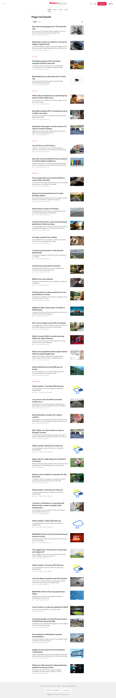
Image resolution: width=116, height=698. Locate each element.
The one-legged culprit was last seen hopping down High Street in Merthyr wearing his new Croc (48, 555)
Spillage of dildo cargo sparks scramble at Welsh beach (48, 309)
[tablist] (36, 21)
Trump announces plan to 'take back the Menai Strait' (47, 252)
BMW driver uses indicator (42, 279)
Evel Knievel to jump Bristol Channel (46, 266)
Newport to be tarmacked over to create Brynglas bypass (47, 194)
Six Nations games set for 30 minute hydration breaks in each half (46, 62)
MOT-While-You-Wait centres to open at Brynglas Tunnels (48, 431)
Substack (49, 694)
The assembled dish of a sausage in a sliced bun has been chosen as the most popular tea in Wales (49, 240)
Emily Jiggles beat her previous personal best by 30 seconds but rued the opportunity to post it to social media (49, 326)
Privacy (59, 686)
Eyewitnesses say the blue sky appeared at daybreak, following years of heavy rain (47, 597)
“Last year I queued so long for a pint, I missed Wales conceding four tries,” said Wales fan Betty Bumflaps (47, 66)
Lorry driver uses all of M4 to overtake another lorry (47, 401)
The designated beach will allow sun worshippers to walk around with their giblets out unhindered (48, 212)
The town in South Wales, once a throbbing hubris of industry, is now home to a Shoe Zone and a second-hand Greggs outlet (49, 148)
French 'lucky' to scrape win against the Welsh (50, 607)
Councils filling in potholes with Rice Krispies (49, 578)
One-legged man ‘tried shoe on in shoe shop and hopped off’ (49, 551)
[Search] (91, 3)
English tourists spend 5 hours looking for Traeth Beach (48, 651)
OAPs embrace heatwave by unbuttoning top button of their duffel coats (49, 97)
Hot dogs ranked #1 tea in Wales (44, 237)
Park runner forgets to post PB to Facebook (49, 323)
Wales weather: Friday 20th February (46, 521)
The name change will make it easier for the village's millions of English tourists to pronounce (50, 640)
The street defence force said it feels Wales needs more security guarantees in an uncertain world (48, 372)
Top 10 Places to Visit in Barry (43, 146)
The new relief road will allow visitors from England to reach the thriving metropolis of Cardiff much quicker (49, 198)
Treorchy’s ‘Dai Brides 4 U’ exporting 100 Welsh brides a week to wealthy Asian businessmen (48, 505)
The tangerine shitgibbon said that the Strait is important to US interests (49, 256)
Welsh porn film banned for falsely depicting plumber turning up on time (49, 666)
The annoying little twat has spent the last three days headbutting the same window (47, 82)
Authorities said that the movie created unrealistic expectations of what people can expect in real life (46, 670)
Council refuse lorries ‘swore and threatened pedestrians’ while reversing (49, 223)
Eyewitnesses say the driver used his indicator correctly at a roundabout (49, 282)
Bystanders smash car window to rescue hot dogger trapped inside (49, 43)
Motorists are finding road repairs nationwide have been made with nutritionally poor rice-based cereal (48, 581)
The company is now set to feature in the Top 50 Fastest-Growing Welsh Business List (48, 511)
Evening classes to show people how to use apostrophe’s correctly (49, 293)
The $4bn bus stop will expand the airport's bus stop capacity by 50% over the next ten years (50, 624)
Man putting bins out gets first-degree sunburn (47, 416)
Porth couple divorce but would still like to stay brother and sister (48, 179)
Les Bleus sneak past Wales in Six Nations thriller (46, 609)
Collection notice (71, 686)
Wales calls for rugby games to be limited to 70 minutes (49, 460)
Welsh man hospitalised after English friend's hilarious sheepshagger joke (49, 353)
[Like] (33, 87)
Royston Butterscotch (43, 34)
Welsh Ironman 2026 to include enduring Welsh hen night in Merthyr (48, 337)
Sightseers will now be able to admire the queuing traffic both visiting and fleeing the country (48, 132)
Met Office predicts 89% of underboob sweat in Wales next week (49, 112)
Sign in (111, 4)
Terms (64, 686)
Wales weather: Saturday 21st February (47, 490)
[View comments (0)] (45, 37)
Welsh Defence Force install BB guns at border (47, 368)
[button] (49, 10)
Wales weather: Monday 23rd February (47, 446)
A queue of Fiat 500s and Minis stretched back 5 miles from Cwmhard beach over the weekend (49, 313)
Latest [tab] (35, 22)
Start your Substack (53, 690)
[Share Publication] (95, 3)
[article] (58, 32)
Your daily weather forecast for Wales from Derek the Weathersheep (47, 389)
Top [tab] (39, 22)
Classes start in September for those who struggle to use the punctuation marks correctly (49, 297)
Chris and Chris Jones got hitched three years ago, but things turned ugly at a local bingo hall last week (50, 183)
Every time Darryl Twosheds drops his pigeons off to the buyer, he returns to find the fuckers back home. (48, 32)
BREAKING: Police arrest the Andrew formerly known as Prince (50, 535)
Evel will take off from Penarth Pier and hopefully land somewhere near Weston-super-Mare (48, 269)
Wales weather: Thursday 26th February (48, 386)
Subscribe (102, 4)
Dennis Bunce (40, 467)
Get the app (66, 690)
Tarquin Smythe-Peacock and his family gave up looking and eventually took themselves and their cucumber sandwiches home (49, 655)
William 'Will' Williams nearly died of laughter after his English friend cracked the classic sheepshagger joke (48, 357)
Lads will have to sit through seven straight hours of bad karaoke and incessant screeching (48, 341)
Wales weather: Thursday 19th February (48, 565)
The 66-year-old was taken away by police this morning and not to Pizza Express (49, 539)
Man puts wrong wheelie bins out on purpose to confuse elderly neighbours (49, 160)
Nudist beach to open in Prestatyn (45, 209)
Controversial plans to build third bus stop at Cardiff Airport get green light (49, 620)
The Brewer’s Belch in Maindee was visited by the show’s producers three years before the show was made (48, 480)
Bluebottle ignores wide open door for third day (49, 78)
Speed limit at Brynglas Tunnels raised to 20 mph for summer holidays (49, 127)
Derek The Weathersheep (45, 392)
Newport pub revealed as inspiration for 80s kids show (49, 476)
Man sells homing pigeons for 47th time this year (49, 28)
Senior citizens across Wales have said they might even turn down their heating (49, 101)
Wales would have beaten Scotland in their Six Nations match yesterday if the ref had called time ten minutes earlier (50, 464)
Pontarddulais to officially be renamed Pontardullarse (47, 635)
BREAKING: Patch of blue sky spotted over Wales (48, 593)
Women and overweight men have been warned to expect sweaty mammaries (49, 116)
